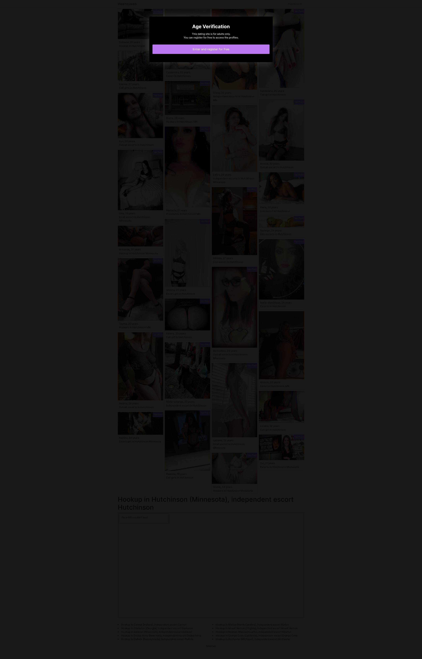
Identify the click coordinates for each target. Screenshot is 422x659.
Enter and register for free (211, 49)
